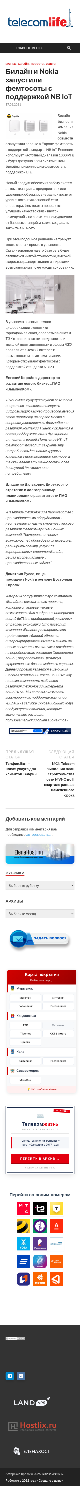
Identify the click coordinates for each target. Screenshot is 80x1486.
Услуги (51, 63)
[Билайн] (23, 1226)
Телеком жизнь (52, 1474)
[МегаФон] (40, 1226)
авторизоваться (39, 834)
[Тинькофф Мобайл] (56, 1208)
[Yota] (23, 1244)
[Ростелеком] (40, 1244)
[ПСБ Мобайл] (23, 1279)
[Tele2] (40, 1208)
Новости (37, 63)
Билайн (23, 63)
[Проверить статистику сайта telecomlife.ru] (15, 1339)
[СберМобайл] (56, 1261)
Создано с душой (51, 1480)
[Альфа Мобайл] (56, 1226)
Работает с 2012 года (21, 1480)
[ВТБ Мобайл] (23, 1261)
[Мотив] (40, 1279)
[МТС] (23, 1208)
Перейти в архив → (40, 1159)
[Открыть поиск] (69, 48)
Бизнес (11, 63)
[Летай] (56, 1279)
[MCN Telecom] (56, 1244)
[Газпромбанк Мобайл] (40, 1261)
